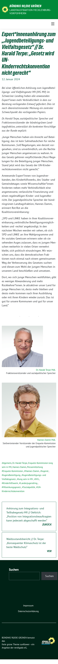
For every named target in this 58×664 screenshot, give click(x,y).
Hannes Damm (19, 467)
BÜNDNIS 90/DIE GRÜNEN (25, 6)
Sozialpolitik (29, 487)
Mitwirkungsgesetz (12, 487)
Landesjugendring (28, 483)
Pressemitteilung (35, 467)
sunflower (24, 644)
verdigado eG (20, 647)
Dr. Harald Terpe (19, 463)
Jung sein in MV (25, 479)
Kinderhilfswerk (10, 483)
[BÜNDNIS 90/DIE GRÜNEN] (5, 9)
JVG (37, 479)
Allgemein (6, 463)
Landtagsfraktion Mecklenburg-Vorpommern (30, 11)
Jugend (45, 471)
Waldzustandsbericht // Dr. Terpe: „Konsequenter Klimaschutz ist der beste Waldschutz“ (29, 545)
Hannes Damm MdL (46, 439)
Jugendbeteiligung (11, 475)
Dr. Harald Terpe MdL (46, 369)
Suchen (14, 570)
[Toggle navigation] (52, 23)
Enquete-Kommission (13, 471)
